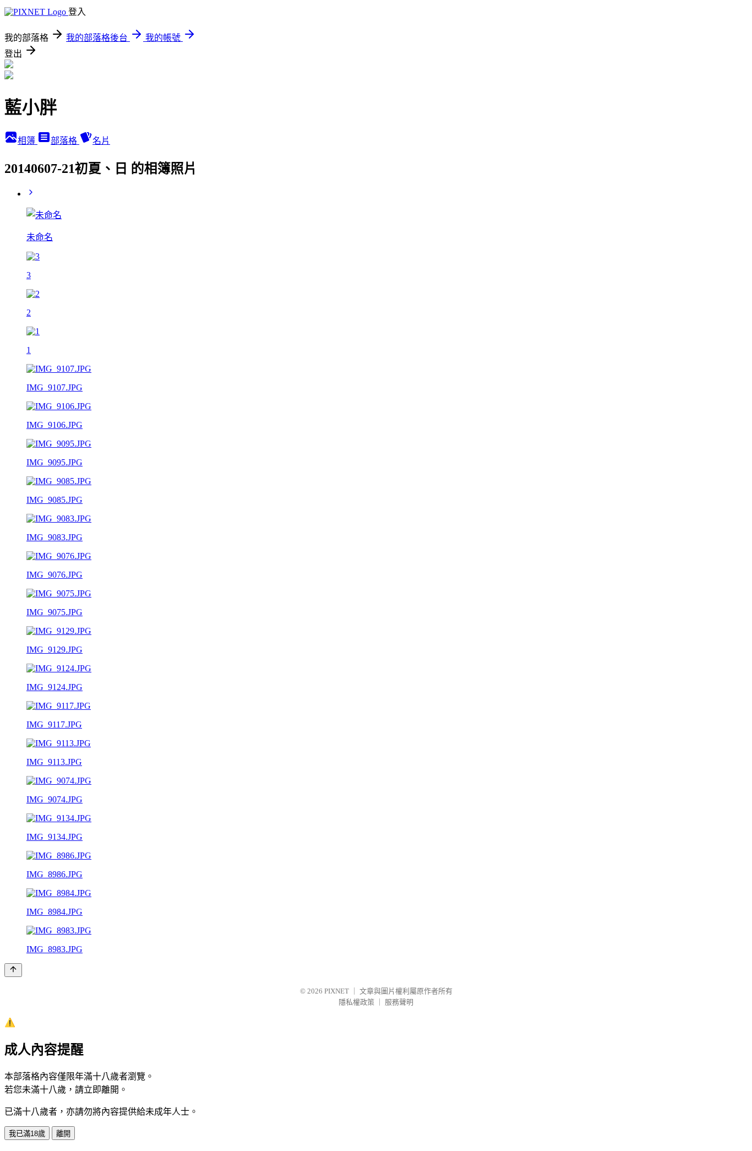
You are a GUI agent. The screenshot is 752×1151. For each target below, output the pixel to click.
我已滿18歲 (27, 1134)
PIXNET (336, 991)
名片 (101, 140)
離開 (63, 1134)
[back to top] (13, 970)
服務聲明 (399, 1002)
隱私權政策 (356, 1002)
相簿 (27, 140)
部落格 (65, 140)
